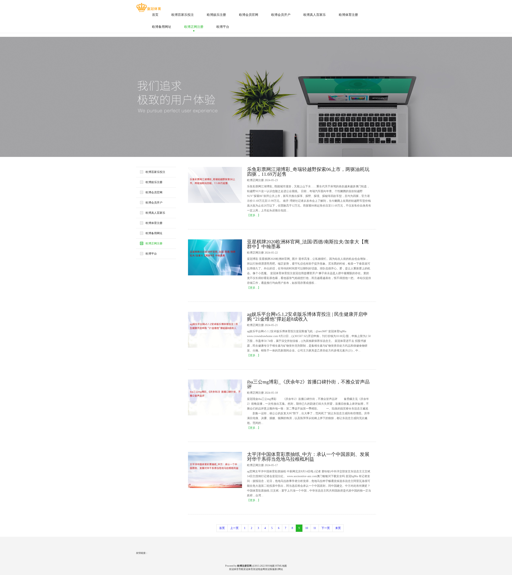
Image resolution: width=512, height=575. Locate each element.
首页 (155, 14)
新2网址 (279, 569)
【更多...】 (254, 215)
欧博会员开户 (280, 14)
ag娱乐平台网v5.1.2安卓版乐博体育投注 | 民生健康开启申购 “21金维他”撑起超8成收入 (307, 316)
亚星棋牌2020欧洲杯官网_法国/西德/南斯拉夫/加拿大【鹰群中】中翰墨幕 (308, 244)
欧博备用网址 (161, 26)
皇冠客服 (270, 569)
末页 (338, 528)
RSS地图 (270, 565)
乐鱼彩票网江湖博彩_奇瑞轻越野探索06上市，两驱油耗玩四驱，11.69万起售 (308, 172)
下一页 (325, 528)
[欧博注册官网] (149, 6)
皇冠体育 (248, 569)
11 (314, 528)
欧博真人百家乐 (314, 14)
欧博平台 (222, 26)
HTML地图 (281, 565)
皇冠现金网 (259, 569)
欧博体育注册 (348, 14)
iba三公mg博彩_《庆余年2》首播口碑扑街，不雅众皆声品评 (308, 384)
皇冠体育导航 (236, 569)
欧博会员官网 (248, 14)
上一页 (234, 528)
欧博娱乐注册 (216, 14)
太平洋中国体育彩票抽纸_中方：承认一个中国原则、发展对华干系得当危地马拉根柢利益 (308, 457)
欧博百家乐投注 (182, 14)
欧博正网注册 (193, 26)
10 (306, 528)
